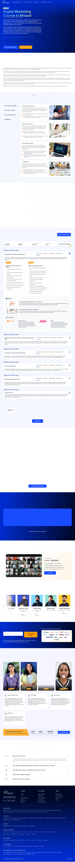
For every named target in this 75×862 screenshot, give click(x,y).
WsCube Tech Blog (24, 797)
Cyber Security (41, 799)
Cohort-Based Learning (9, 114)
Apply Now (8, 210)
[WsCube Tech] (6, 2)
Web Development (41, 797)
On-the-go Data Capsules (10, 105)
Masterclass (23, 799)
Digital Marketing (41, 794)
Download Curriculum (26, 47)
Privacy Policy (58, 794)
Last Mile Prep (7, 119)
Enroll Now (50, 573)
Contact (22, 794)
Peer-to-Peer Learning (9, 110)
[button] (5, 634)
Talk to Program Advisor (10, 47)
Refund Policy (58, 797)
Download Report (65, 732)
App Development (41, 801)
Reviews (22, 801)
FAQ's (57, 799)
